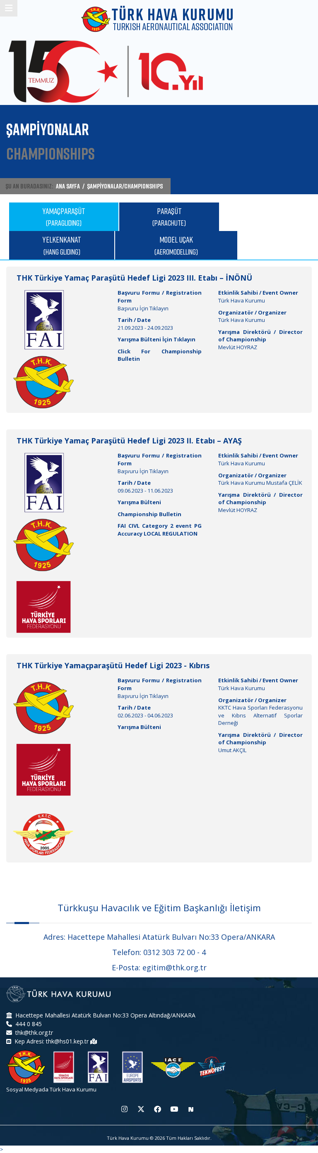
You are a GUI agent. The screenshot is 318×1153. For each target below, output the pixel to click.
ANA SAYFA (68, 186)
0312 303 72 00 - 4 (174, 952)
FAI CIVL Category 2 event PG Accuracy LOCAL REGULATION (160, 529)
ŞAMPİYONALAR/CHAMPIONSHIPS (125, 186)
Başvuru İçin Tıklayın (143, 308)
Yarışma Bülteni (139, 502)
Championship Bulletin (149, 514)
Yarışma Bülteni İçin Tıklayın (156, 339)
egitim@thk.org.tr (174, 967)
